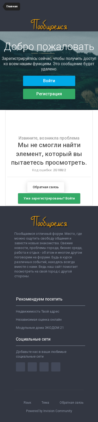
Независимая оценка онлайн (39, 319)
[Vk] (55, 366)
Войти (49, 80)
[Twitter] (32, 366)
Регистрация (49, 93)
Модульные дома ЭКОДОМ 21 (40, 328)
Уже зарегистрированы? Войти (49, 198)
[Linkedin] (44, 366)
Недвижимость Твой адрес (37, 311)
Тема (46, 402)
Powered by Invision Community (49, 411)
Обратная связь (46, 187)
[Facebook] (20, 366)
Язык (28, 402)
